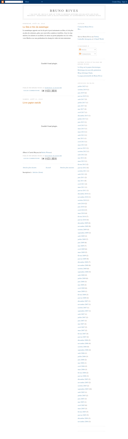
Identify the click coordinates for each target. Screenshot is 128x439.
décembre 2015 (83, 115)
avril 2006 (81, 366)
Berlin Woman (46, 152)
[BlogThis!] (48, 91)
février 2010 (82, 216)
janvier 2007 (82, 337)
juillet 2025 (82, 86)
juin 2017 (81, 106)
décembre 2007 (83, 301)
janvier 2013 (82, 148)
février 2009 (82, 255)
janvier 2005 (82, 415)
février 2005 (82, 412)
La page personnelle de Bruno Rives (90, 76)
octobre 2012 (82, 151)
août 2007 (81, 314)
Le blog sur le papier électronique (89, 67)
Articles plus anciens (67, 167)
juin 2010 (81, 207)
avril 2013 (81, 141)
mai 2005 (81, 402)
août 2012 (81, 154)
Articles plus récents (29, 167)
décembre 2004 (83, 418)
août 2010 (81, 203)
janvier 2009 (82, 259)
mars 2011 (81, 187)
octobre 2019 (82, 89)
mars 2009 (81, 252)
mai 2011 (81, 181)
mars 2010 (81, 213)
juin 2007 (81, 320)
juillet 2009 (82, 239)
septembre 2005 (83, 389)
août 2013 (81, 135)
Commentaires (86, 54)
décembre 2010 (83, 194)
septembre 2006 (83, 350)
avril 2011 (81, 184)
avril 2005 (81, 405)
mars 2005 (81, 408)
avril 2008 (81, 288)
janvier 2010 (82, 220)
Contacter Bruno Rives (85, 27)
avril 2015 (81, 125)
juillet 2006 (82, 356)
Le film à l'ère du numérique (35, 26)
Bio (79, 29)
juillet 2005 (82, 395)
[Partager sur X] (51, 91)
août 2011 (81, 174)
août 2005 (81, 392)
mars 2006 (81, 369)
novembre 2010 (83, 197)
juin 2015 (81, 122)
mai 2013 (81, 138)
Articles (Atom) (37, 172)
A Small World (99, 39)
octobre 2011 (82, 171)
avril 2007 (81, 327)
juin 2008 (81, 281)
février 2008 (82, 294)
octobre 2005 (82, 386)
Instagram (88, 39)
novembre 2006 (83, 343)
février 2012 (82, 164)
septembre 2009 (83, 233)
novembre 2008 (83, 265)
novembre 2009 (83, 226)
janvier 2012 (82, 167)
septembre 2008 (83, 272)
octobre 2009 (82, 229)
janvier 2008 (82, 298)
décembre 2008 (83, 262)
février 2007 (82, 333)
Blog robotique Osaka (85, 73)
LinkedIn (81, 39)
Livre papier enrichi (32, 102)
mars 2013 (81, 145)
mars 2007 (81, 330)
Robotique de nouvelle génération (89, 70)
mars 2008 (81, 291)
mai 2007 (81, 324)
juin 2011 (81, 177)
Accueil (48, 167)
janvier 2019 (82, 96)
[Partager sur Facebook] (53, 91)
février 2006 (82, 373)
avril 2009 (81, 249)
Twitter (96, 36)
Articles (83, 49)
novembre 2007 (83, 304)
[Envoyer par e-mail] (46, 91)
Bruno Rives (64, 10)
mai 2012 (81, 158)
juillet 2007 (82, 317)
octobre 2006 (82, 346)
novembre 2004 (83, 421)
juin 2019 (81, 93)
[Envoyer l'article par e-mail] (43, 90)
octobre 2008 (82, 268)
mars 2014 (81, 132)
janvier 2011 (82, 190)
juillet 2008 (82, 278)
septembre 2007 (83, 311)
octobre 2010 (82, 200)
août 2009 (81, 236)
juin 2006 (81, 360)
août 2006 (81, 353)
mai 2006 (81, 363)
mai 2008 (81, 285)
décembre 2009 (83, 223)
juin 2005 (81, 399)
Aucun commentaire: (32, 90)
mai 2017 (81, 109)
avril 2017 (81, 112)
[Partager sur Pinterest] (55, 91)
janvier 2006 (82, 376)
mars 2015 (81, 128)
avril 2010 (81, 210)
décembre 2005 (83, 379)
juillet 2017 (82, 102)
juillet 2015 (82, 119)
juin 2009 (81, 242)
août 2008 (81, 275)
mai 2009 (81, 246)
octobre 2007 (82, 307)
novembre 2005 (83, 382)
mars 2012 (81, 161)
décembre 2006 (83, 340)
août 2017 (81, 99)
